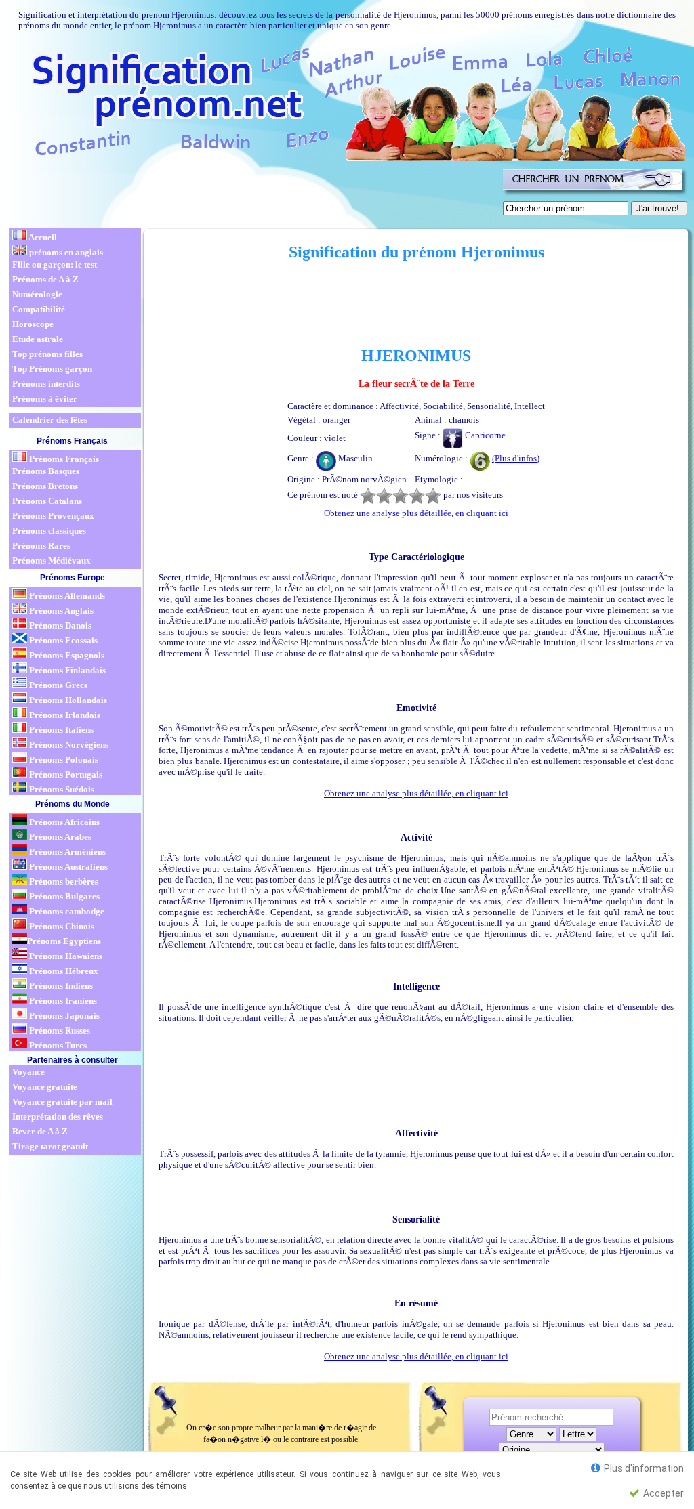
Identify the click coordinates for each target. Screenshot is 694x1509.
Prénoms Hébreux (62, 971)
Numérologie (37, 294)
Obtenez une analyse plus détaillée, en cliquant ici (416, 513)
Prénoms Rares (41, 545)
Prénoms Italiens (60, 730)
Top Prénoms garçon (52, 369)
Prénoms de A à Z (45, 279)
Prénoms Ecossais (62, 640)
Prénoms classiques (49, 531)
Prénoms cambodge (65, 911)
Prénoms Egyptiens (64, 941)
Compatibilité (38, 309)
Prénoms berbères (62, 881)
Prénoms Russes (58, 1030)
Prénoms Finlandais (66, 670)
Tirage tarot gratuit (50, 1146)
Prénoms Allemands (66, 596)
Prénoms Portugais (64, 774)
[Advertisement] (253, 195)
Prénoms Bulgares (63, 896)
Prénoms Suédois (60, 789)
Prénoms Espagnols (65, 655)
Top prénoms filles (47, 354)
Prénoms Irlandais (63, 715)
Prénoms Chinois (60, 926)
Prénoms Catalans (47, 501)
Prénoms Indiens (60, 986)
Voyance (28, 1072)
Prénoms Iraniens (62, 1001)
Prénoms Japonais (63, 1016)
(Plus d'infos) (515, 458)
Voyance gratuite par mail (62, 1102)
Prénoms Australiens (67, 867)
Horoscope (33, 324)
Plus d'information (643, 1468)
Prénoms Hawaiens (64, 956)
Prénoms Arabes (59, 837)
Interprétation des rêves (57, 1116)
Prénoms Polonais (62, 759)
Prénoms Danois (59, 625)
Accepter (662, 1493)
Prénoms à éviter (44, 399)
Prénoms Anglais (60, 610)
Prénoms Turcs (57, 1045)
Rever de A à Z (40, 1131)
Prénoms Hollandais (67, 700)
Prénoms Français (63, 459)
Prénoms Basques (45, 471)
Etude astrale (37, 339)
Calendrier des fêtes (49, 420)
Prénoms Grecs (57, 685)
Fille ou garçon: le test (54, 264)
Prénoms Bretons (45, 486)
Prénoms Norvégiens (67, 745)
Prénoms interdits (46, 384)
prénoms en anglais (65, 252)
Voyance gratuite (44, 1087)
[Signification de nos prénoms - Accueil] (346, 101)
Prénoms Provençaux (53, 516)
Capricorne (484, 435)
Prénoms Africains (63, 822)
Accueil (42, 237)
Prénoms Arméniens (66, 852)
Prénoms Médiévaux (51, 560)
